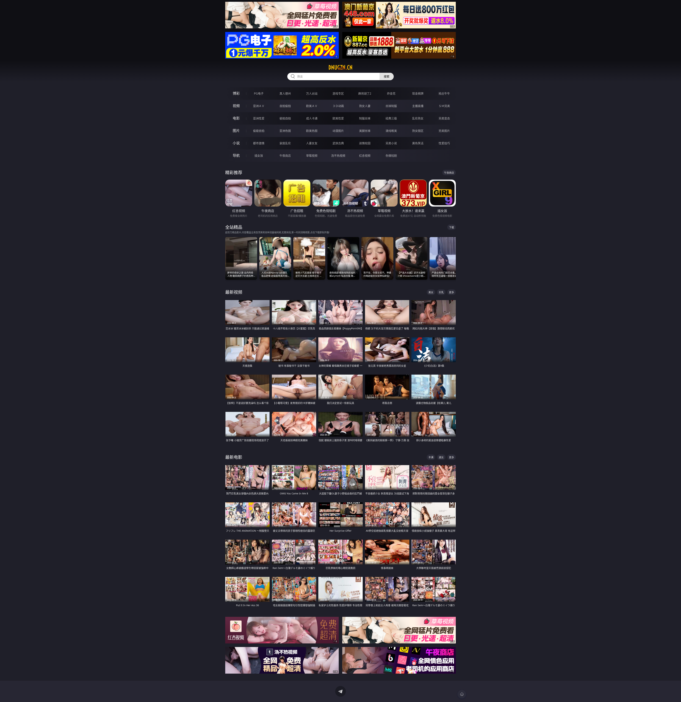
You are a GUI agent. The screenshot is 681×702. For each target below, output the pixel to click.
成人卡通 (311, 118)
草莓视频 (311, 156)
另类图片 (444, 131)
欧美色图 (311, 131)
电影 (236, 118)
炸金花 (391, 93)
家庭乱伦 (285, 143)
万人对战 (311, 93)
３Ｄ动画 (338, 106)
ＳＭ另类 (444, 106)
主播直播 (417, 106)
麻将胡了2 (364, 93)
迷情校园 (364, 143)
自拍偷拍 (285, 106)
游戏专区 (338, 93)
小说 (236, 143)
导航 (236, 155)
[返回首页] (462, 694)
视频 (236, 105)
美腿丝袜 (364, 131)
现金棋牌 (417, 93)
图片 (236, 130)
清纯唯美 (391, 131)
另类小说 (391, 143)
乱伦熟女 (417, 118)
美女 (430, 292)
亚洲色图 (285, 131)
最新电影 (233, 457)
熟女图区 (417, 131)
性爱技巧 (444, 143)
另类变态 (444, 118)
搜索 (386, 76)
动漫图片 (338, 131)
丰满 (430, 457)
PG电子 (259, 93)
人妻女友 (311, 143)
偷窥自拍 (258, 131)
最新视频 (233, 292)
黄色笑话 (417, 143)
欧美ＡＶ (311, 106)
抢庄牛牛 (444, 93)
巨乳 (441, 292)
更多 (451, 292)
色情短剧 (391, 156)
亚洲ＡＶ (258, 106)
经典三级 (391, 118)
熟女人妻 (364, 106)
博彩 (236, 93)
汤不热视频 (338, 156)
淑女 (441, 457)
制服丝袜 (364, 118)
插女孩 (258, 156)
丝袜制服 (391, 106)
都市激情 (258, 143)
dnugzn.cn (340, 67)
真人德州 (285, 93)
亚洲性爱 (258, 118)
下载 (451, 227)
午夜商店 (285, 156)
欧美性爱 (338, 118)
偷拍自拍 (285, 118)
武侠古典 (338, 143)
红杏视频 (364, 156)
